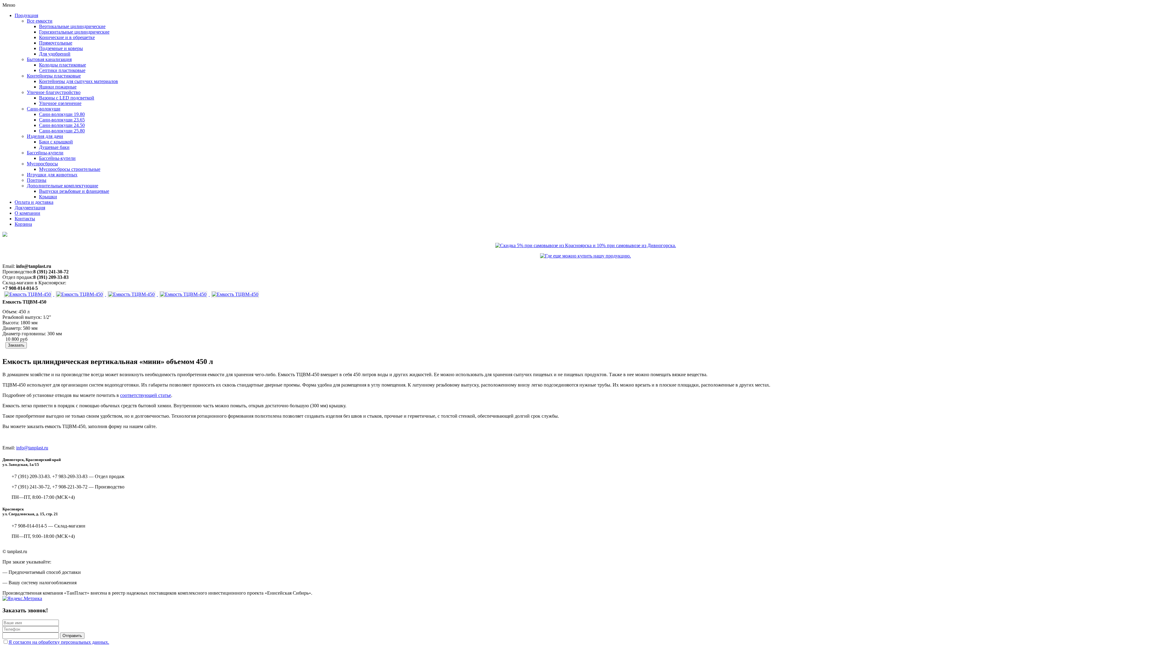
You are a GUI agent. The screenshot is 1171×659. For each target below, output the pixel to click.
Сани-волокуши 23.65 (62, 119)
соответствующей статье (145, 395)
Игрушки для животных (52, 174)
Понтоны (36, 180)
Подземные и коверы (61, 48)
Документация (30, 207)
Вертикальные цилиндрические (72, 26)
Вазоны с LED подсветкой (66, 97)
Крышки (48, 196)
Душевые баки (54, 147)
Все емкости (39, 20)
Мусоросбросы (42, 163)
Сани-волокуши (43, 108)
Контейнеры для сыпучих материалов (78, 81)
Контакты (25, 218)
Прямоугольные (55, 42)
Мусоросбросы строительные (69, 169)
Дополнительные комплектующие (62, 185)
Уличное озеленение (60, 103)
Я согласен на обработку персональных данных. (59, 642)
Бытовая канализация (49, 59)
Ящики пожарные (58, 86)
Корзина (23, 224)
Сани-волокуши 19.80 (62, 114)
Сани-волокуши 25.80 (62, 130)
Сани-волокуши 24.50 (62, 125)
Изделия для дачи (45, 136)
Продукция (26, 15)
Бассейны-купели (45, 152)
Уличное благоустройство (54, 92)
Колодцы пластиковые (62, 64)
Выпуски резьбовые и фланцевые (74, 191)
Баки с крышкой (56, 141)
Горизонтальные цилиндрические (74, 31)
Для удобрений (54, 53)
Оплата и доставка (34, 202)
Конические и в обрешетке (67, 37)
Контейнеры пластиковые (54, 75)
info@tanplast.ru (32, 447)
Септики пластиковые (62, 70)
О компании (27, 213)
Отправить (72, 635)
